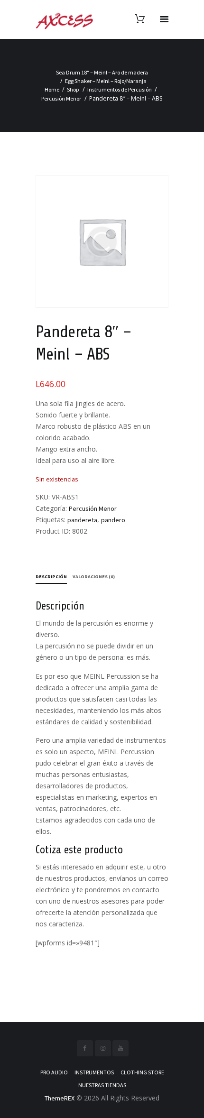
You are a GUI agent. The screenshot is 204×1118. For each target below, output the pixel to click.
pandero (113, 520)
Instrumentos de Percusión (119, 89)
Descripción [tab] (51, 576)
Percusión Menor (61, 98)
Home (52, 89)
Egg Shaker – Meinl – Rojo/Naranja (106, 80)
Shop (73, 89)
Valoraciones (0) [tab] (94, 576)
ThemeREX (59, 1098)
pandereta (82, 520)
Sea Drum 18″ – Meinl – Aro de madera (102, 72)
